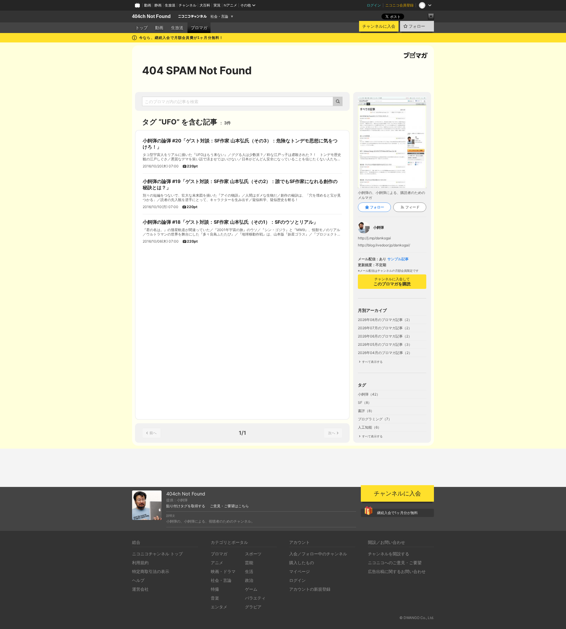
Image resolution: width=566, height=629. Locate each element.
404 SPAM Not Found (197, 70)
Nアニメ (230, 5)
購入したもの (301, 562)
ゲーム (251, 589)
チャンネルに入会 (378, 26)
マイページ (299, 571)
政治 (249, 580)
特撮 (215, 589)
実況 (217, 5)
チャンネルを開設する (388, 553)
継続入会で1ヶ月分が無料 (397, 513)
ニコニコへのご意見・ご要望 (395, 562)
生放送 (170, 5)
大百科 (205, 5)
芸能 (249, 562)
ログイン (374, 5)
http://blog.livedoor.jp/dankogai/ (384, 245)
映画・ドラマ (223, 571)
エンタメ (219, 606)
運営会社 (140, 589)
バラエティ (255, 597)
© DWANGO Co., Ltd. (416, 617)
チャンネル (187, 5)
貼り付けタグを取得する (185, 506)
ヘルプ (138, 580)
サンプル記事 (398, 259)
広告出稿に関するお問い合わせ (397, 571)
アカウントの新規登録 (309, 589)
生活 (249, 571)
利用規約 (140, 562)
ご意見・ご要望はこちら (229, 506)
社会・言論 (219, 16)
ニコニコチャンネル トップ (157, 553)
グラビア (253, 606)
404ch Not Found (151, 16)
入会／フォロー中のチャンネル (318, 553)
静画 (158, 5)
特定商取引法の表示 (150, 571)
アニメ (217, 562)
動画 (147, 5)
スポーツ (253, 553)
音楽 (215, 597)
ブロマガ (199, 27)
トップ (141, 27)
